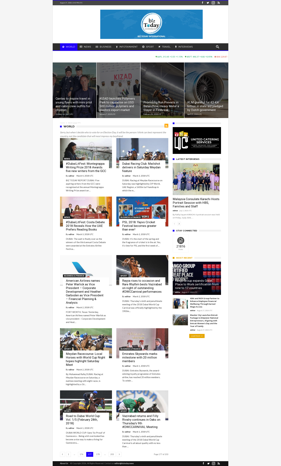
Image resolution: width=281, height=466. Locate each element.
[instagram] (213, 2)
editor (71, 176)
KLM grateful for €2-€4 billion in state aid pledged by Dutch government (205, 106)
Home (62, 123)
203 (112, 454)
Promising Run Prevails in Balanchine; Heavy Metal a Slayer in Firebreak (161, 106)
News (67, 159)
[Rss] (218, 2)
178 (98, 454)
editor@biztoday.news (124, 463)
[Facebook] (202, 2)
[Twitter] (207, 2)
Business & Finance (130, 217)
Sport (123, 159)
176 (81, 454)
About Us (64, 463)
